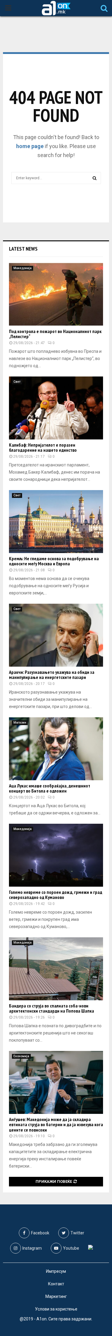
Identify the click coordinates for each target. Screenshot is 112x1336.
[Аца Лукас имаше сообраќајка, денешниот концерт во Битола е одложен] (56, 748)
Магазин (19, 722)
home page (30, 146)
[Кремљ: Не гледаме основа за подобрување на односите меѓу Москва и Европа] (56, 521)
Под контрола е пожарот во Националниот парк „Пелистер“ (55, 334)
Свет (17, 381)
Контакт (56, 1283)
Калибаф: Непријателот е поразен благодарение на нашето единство (43, 447)
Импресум (56, 1271)
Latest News (23, 248)
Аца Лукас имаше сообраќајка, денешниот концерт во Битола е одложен (49, 788)
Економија (21, 1056)
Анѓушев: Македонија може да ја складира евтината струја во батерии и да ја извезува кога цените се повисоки (56, 1124)
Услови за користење (56, 1309)
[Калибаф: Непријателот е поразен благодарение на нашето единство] (56, 407)
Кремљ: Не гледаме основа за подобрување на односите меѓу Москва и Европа (54, 561)
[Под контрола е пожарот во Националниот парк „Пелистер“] (56, 294)
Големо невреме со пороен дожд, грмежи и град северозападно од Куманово (55, 894)
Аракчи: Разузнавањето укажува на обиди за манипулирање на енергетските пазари (51, 674)
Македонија (22, 268)
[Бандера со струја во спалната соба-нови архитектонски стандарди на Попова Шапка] (56, 968)
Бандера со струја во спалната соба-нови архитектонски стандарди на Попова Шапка (51, 1008)
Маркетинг (56, 1296)
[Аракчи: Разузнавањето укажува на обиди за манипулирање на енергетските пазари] (56, 635)
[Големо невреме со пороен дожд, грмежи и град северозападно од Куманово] (56, 855)
